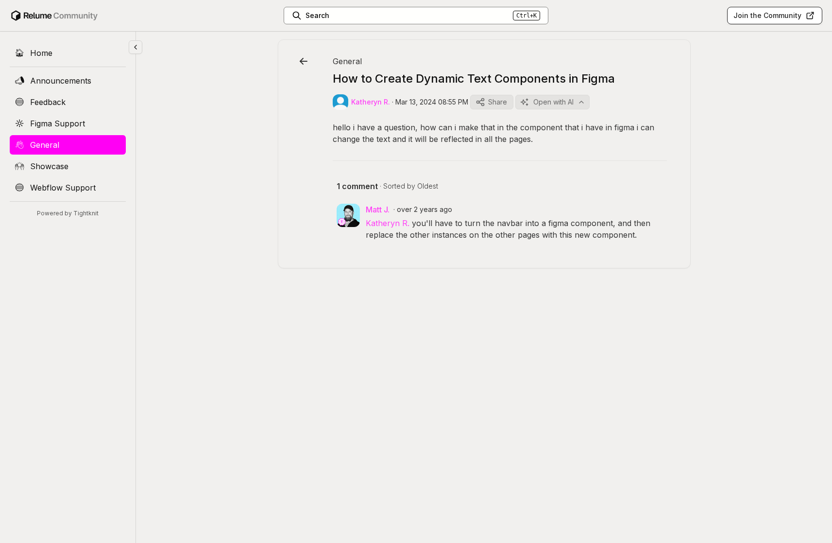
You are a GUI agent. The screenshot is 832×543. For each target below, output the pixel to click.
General (347, 61)
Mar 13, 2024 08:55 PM (431, 102)
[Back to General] (303, 61)
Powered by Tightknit (68, 213)
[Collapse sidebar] (135, 47)
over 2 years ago (424, 209)
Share (497, 102)
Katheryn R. (387, 223)
